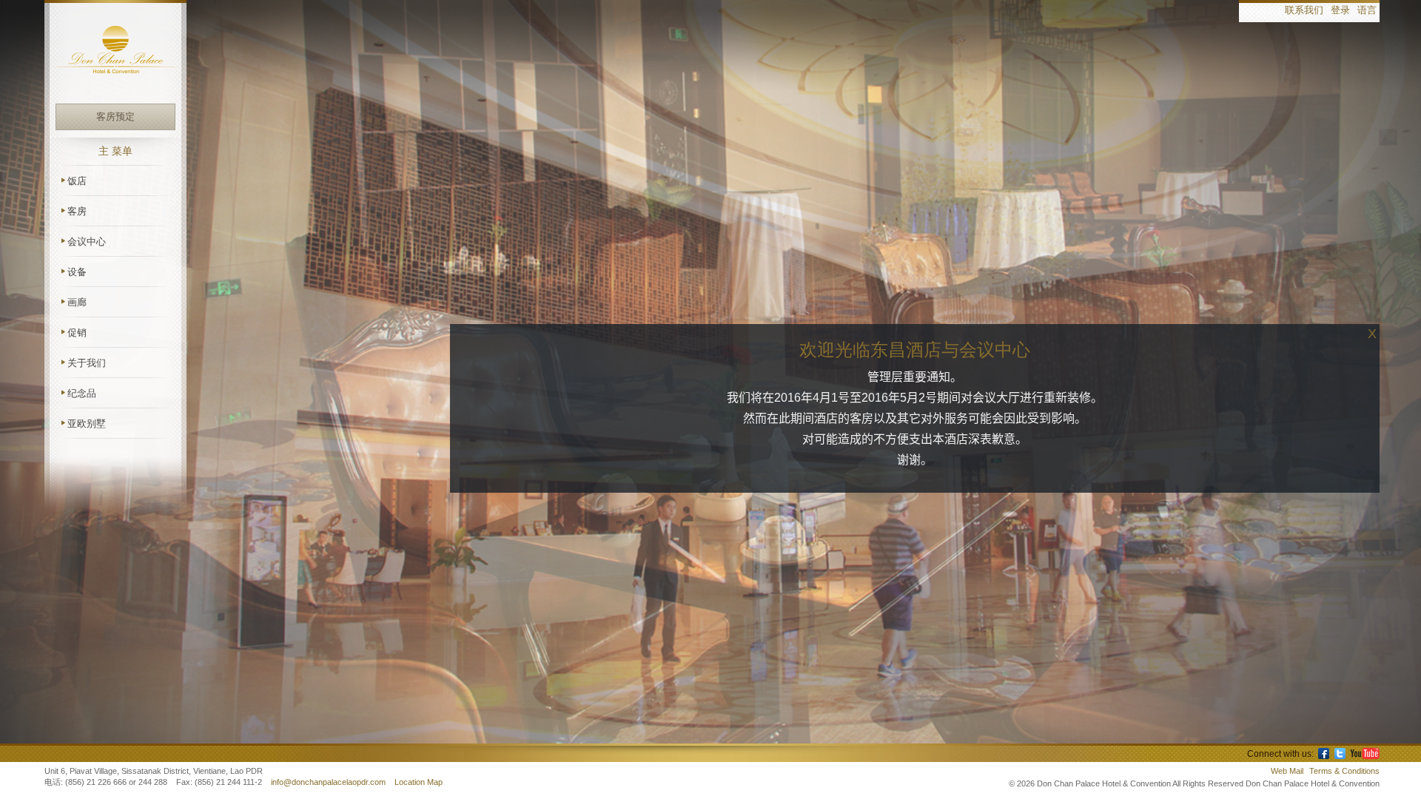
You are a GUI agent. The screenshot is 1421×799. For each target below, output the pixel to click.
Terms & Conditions (1344, 770)
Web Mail (1287, 770)
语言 (1367, 11)
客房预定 (115, 116)
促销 (77, 332)
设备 (77, 271)
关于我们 (86, 362)
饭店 (77, 180)
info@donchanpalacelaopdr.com (329, 782)
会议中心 (86, 241)
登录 (1340, 11)
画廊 (77, 302)
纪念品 (81, 393)
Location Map (418, 782)
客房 (77, 211)
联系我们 (1304, 11)
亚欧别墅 (86, 423)
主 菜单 (115, 151)
